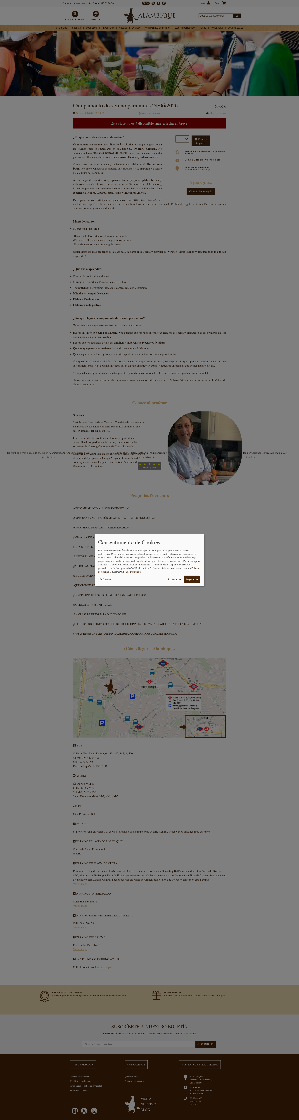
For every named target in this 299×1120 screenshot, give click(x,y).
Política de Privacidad (130, 571)
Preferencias (105, 579)
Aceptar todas (192, 579)
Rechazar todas (174, 579)
